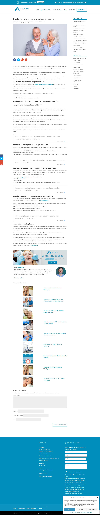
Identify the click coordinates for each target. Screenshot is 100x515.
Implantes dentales (33, 22)
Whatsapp (85, 2)
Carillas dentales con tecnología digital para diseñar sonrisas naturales (79, 36)
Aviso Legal (89, 512)
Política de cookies (74, 512)
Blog (65, 10)
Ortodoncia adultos (77, 78)
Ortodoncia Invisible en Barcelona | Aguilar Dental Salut (79, 49)
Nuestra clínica (76, 67)
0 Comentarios (42, 22)
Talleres (75, 86)
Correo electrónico (18, 415)
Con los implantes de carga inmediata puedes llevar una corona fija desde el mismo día (37, 137)
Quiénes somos (45, 10)
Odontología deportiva (78, 69)
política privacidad (77, 472)
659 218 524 (40, 473)
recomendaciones (44, 200)
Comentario (16, 395)
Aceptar (69, 509)
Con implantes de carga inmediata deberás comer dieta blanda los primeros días (37, 217)
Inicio (37, 10)
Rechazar (81, 509)
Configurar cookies (92, 509)
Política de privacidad (82, 512)
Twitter (21, 277)
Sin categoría (76, 84)
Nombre (15, 411)
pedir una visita (34, 245)
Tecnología (76, 88)
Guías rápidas (76, 62)
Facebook (16, 277)
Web (14, 419)
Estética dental (76, 60)
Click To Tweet (60, 141)
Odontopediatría (77, 75)
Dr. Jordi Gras (18, 22)
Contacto (72, 10)
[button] (97, 497)
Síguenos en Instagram (46, 476)
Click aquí (41, 2)
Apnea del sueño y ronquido (79, 58)
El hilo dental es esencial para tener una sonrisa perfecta (79, 30)
